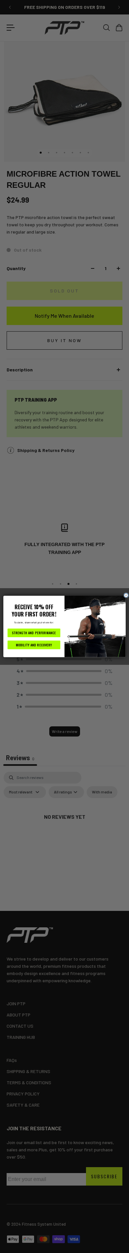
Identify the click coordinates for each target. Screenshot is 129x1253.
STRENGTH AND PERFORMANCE (34, 632)
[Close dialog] (126, 595)
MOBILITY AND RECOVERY (34, 644)
